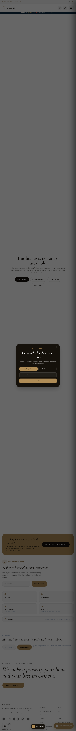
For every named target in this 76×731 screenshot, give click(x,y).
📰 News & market (47, 369)
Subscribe (38, 381)
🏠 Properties (28, 369)
